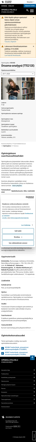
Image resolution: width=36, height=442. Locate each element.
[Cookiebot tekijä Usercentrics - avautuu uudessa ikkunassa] (26, 197)
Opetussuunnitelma (8, 70)
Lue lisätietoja (25, 225)
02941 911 (16, 426)
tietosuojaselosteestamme (20, 218)
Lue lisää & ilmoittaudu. (13, 55)
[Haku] (27, 10)
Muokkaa (17, 237)
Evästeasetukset (5, 406)
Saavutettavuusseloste (7, 403)
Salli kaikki (18, 231)
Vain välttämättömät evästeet (18, 243)
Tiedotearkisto (5, 374)
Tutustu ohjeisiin (10, 42)
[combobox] (18, 74)
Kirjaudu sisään (30, 6)
